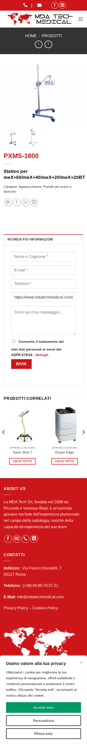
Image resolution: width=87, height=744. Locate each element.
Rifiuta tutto (43, 734)
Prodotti (52, 36)
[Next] (83, 442)
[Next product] (38, 44)
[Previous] (4, 442)
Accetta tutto (43, 707)
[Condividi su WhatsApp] (8, 202)
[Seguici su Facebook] (54, 5)
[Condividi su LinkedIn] (34, 202)
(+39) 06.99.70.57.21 (40, 586)
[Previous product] (48, 44)
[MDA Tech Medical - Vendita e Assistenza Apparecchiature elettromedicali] (40, 19)
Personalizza (43, 720)
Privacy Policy (16, 608)
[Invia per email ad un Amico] (25, 202)
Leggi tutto (22, 461)
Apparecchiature (30, 187)
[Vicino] (81, 662)
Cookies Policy (45, 608)
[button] (80, 19)
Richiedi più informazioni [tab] (30, 239)
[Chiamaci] (25, 539)
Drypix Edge (64, 452)
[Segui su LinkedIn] (62, 5)
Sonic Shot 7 (22, 452)
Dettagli (42, 355)
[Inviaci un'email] (17, 539)
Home (31, 36)
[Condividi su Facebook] (17, 202)
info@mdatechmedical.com (40, 597)
